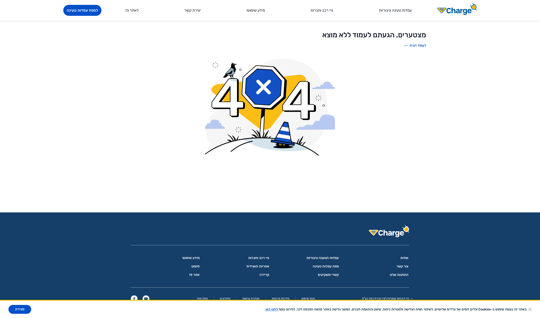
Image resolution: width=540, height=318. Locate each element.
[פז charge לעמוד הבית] (270, 232)
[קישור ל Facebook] (134, 298)
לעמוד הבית (417, 45)
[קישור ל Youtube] (146, 298)
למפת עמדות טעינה (82, 10)
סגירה (19, 309)
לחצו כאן (272, 309)
